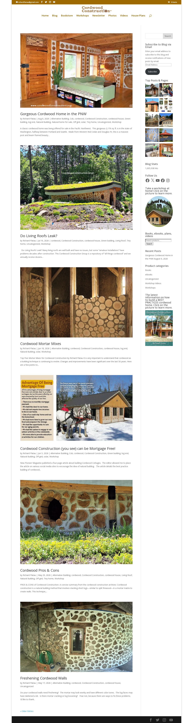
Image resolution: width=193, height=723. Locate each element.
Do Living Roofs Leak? (38, 235)
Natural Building (43, 122)
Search (149, 244)
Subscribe (152, 71)
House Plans (138, 16)
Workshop (116, 122)
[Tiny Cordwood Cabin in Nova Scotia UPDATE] (152, 120)
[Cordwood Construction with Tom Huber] (166, 120)
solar (83, 122)
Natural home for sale (62, 122)
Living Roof (120, 240)
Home (45, 16)
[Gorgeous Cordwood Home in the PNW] (166, 150)
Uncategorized (104, 122)
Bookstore (67, 16)
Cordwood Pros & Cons (39, 570)
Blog (55, 16)
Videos (124, 16)
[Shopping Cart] (152, 135)
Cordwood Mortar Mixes (40, 343)
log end (31, 122)
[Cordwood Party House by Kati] (152, 105)
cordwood (79, 118)
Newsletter (98, 16)
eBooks (148, 274)
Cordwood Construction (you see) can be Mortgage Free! (67, 448)
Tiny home (91, 122)
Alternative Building (60, 118)
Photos (112, 16)
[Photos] (166, 135)
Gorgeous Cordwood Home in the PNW (53, 113)
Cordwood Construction (96, 118)
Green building (107, 240)
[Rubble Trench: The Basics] (152, 150)
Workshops (82, 16)
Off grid (76, 122)
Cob (72, 118)
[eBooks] (166, 105)
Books (148, 270)
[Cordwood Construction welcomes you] (152, 90)
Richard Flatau (29, 118)
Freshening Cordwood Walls (43, 678)
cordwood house (116, 118)
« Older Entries (26, 711)
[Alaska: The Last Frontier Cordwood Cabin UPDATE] (166, 90)
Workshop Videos (153, 283)
